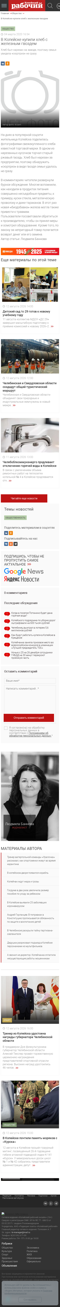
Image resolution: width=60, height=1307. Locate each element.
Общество (7, 1247)
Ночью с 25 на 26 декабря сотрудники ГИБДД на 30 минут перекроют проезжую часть (31, 655)
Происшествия (10, 1261)
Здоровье (7, 1258)
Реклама (31, 1196)
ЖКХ (29, 1254)
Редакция (6, 1196)
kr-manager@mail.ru (21, 1232)
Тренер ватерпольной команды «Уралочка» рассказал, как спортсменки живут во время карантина (31, 860)
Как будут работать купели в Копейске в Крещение (33, 636)
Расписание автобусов (13, 1198)
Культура (7, 1251)
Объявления (9, 1265)
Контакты (19, 1196)
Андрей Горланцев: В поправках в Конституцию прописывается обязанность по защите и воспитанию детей (30, 918)
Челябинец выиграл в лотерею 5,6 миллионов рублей (29, 629)
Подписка (42, 1196)
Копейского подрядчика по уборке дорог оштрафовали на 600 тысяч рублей (33, 621)
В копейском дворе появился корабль (27, 873)
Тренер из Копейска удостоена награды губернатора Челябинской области (27, 1037)
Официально (34, 1261)
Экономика (33, 1247)
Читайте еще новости (24, 498)
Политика (32, 1251)
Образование (34, 1258)
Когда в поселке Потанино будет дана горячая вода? (31, 614)
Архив (53, 1196)
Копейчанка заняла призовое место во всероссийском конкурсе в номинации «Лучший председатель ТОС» (32, 645)
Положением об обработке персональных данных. (30, 734)
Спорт (5, 1254)
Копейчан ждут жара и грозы (23, 881)
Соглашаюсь (30, 1299)
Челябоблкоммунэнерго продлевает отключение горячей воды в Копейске (29, 464)
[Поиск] (50, 6)
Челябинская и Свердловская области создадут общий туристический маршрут (29, 386)
